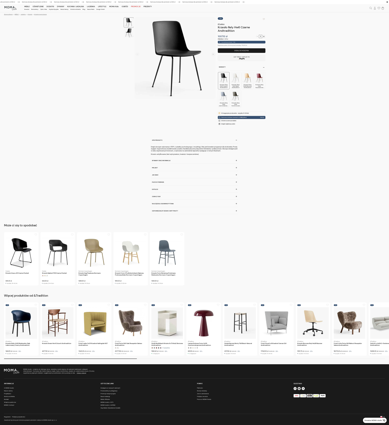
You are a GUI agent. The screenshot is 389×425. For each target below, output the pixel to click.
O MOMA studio (9, 388)
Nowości (26, 9)
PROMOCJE (136, 6)
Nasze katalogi (105, 396)
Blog (84, 9)
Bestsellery (34, 9)
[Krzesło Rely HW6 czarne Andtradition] (175, 57)
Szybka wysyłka (53, 9)
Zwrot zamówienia (203, 393)
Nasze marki (90, 9)
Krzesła (30, 14)
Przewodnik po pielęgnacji (109, 391)
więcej (262, 117)
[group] (21, 258)
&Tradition (221, 24)
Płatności (200, 388)
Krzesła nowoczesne (40, 14)
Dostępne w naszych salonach (110, 388)
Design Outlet (100, 9)
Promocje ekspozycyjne (108, 393)
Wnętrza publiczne (10, 402)
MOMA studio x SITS (107, 402)
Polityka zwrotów (202, 396)
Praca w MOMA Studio (204, 399)
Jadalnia (23, 14)
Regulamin (7, 417)
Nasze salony (64, 9)
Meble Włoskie (105, 399)
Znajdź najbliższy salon (228, 124)
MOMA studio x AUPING (108, 405)
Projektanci (7, 393)
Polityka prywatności (18, 417)
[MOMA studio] (10, 8)
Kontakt (6, 399)
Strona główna (8, 14)
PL (384, 417)
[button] (213, 54)
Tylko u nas (43, 9)
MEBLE (17, 14)
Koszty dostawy (202, 391)
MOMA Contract (9, 405)
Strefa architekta (75, 9)
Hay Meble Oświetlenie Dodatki (110, 408)
